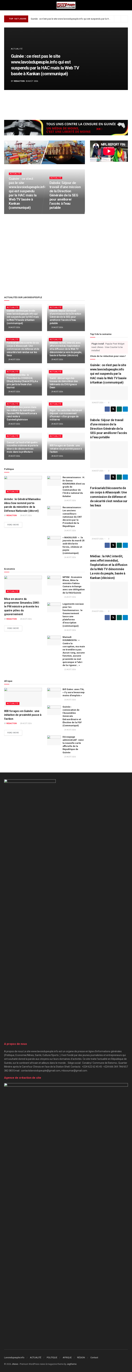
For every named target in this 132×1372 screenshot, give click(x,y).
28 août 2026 (57, 456)
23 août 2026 (70, 757)
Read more (14, 525)
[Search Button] (126, 5)
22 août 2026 (70, 669)
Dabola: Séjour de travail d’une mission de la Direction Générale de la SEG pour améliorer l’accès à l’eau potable (65, 195)
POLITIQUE (52, 1357)
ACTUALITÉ (17, 49)
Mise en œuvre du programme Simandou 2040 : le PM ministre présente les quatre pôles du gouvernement (22, 606)
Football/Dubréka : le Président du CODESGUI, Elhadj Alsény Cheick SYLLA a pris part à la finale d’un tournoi (22, 381)
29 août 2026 (14, 359)
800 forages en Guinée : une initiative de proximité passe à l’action (66, 448)
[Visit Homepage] (66, 5)
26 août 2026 (70, 500)
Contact (94, 1357)
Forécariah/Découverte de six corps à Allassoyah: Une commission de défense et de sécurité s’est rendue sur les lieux (23, 349)
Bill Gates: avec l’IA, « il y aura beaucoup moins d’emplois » (74, 692)
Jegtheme (71, 1364)
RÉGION (81, 1357)
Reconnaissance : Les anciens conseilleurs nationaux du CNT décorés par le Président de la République (72, 516)
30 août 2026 (16, 213)
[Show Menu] (5, 5)
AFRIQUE (67, 1357)
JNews (15, 1364)
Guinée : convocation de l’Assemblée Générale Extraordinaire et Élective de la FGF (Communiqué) (72, 716)
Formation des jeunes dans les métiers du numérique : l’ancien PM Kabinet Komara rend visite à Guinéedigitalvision (22, 413)
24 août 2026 (70, 557)
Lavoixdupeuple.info (14, 1357)
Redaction (19, 81)
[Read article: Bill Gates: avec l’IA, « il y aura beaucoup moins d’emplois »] (54, 693)
